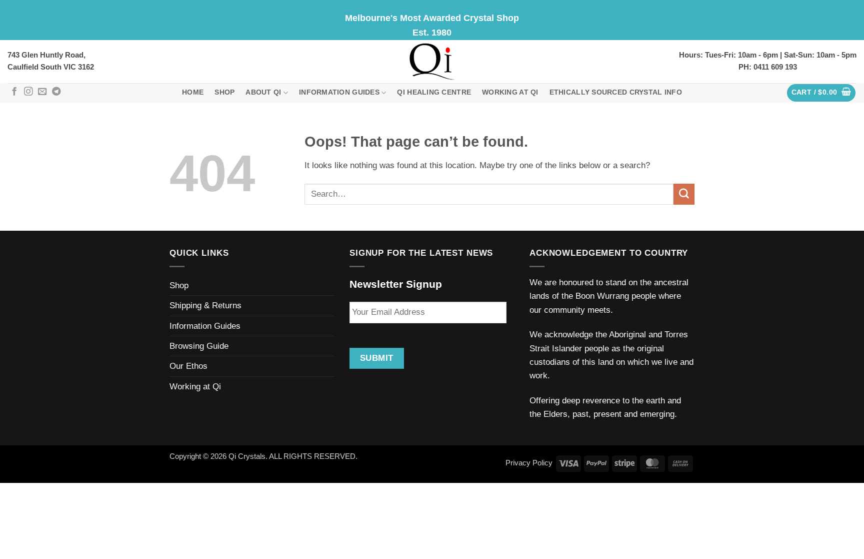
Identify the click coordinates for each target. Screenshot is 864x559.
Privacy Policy (529, 462)
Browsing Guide (199, 346)
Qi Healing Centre (434, 92)
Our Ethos (189, 366)
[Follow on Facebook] (14, 92)
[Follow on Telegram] (56, 92)
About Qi (263, 92)
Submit (377, 358)
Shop (224, 92)
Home (193, 92)
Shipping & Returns (206, 305)
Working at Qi (510, 92)
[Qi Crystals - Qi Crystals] (432, 61)
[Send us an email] (42, 92)
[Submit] (684, 194)
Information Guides (339, 92)
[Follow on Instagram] (28, 92)
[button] (821, 93)
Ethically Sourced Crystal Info (616, 92)
